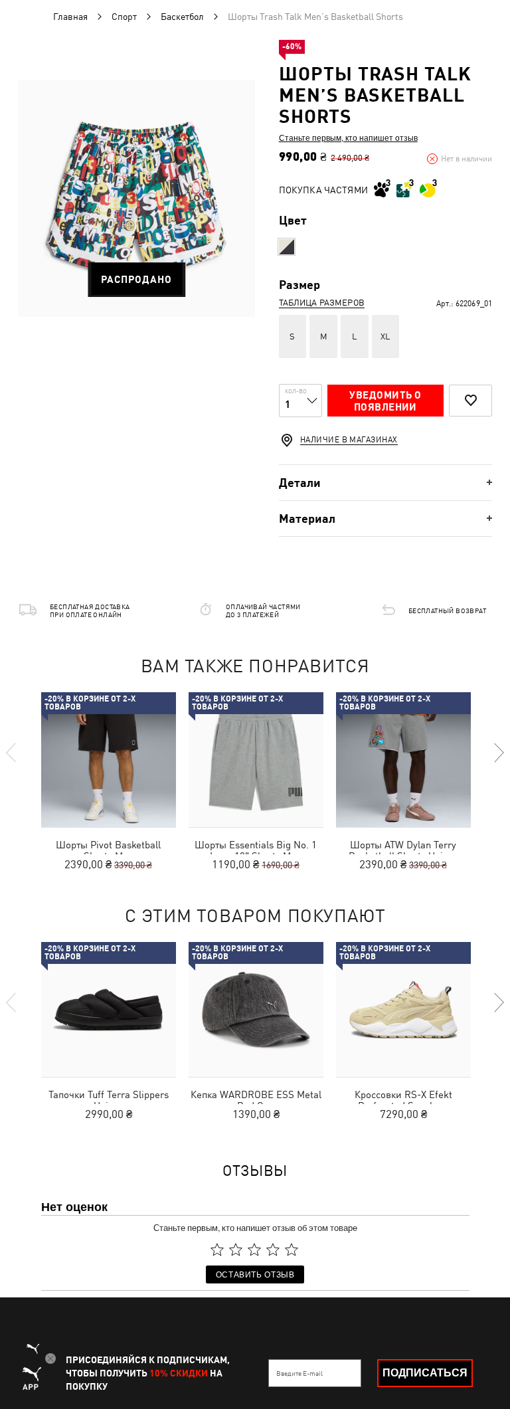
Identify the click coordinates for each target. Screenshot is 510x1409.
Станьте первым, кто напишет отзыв (348, 137)
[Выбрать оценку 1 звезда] (217, 1249)
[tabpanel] (136, 198)
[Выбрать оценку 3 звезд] (254, 1249)
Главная (70, 16)
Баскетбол (182, 16)
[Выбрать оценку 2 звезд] (235, 1249)
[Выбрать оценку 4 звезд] (273, 1249)
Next (498, 753)
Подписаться (425, 1372)
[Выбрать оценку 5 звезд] (291, 1249)
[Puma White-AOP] (287, 247)
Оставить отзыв (255, 1273)
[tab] (385, 482)
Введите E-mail (299, 1373)
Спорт (124, 16)
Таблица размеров (322, 303)
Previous (12, 753)
